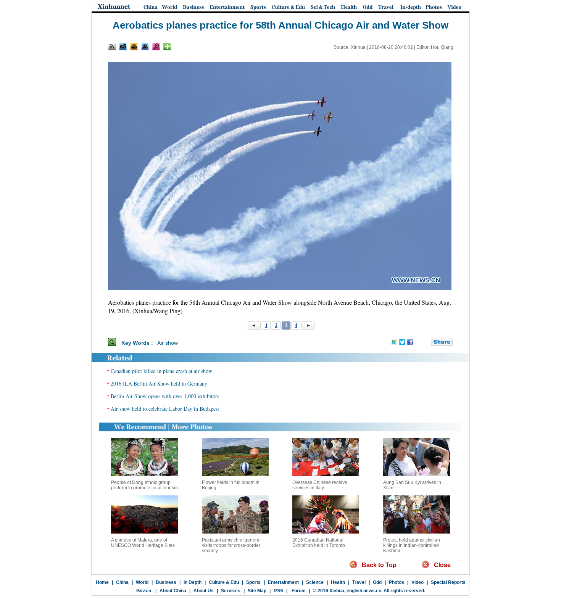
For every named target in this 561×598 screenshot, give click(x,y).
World (142, 582)
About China (173, 590)
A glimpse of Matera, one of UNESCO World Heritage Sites (143, 542)
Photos (396, 582)
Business (166, 582)
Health (338, 582)
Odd (377, 582)
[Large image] (156, 46)
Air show (167, 343)
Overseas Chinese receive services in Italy (319, 485)
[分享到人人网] (425, 342)
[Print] (134, 46)
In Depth (193, 582)
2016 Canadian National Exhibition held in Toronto (318, 542)
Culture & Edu (224, 582)
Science (315, 582)
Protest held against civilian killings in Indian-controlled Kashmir (411, 545)
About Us (203, 590)
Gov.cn (143, 590)
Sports (253, 582)
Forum (298, 590)
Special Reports (448, 582)
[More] (167, 46)
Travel (359, 582)
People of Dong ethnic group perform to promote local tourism (144, 485)
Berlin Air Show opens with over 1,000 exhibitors (165, 396)
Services (230, 590)
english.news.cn (364, 590)
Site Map (257, 590)
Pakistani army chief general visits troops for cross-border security (231, 545)
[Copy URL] (145, 46)
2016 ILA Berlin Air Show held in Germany (159, 383)
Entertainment (283, 582)
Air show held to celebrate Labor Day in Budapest (165, 408)
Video (417, 582)
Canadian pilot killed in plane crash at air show (161, 371)
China (122, 582)
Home (102, 582)
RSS (278, 590)
